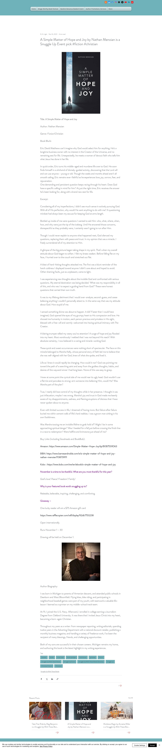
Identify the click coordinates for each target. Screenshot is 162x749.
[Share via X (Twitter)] (47, 679)
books (52, 657)
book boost (83, 657)
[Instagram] (116, 2)
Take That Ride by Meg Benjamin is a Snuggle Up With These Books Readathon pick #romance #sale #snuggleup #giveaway (45, 725)
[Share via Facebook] (41, 679)
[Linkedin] (129, 2)
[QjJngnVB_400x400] (109, 2)
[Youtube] (126, 2)
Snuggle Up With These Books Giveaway (91, 662)
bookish (44, 657)
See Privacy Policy (46, 746)
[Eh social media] (132, 2)
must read (60, 657)
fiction (101, 657)
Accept (152, 745)
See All (130, 698)
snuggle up (110, 662)
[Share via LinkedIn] (52, 679)
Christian (58, 666)
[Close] (159, 745)
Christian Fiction (47, 666)
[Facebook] (112, 2)
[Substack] (106, 2)
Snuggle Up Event (69, 662)
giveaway (92, 657)
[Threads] (119, 2)
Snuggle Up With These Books (51, 662)
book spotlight (71, 657)
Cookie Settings (139, 745)
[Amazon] (122, 2)
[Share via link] (57, 679)
